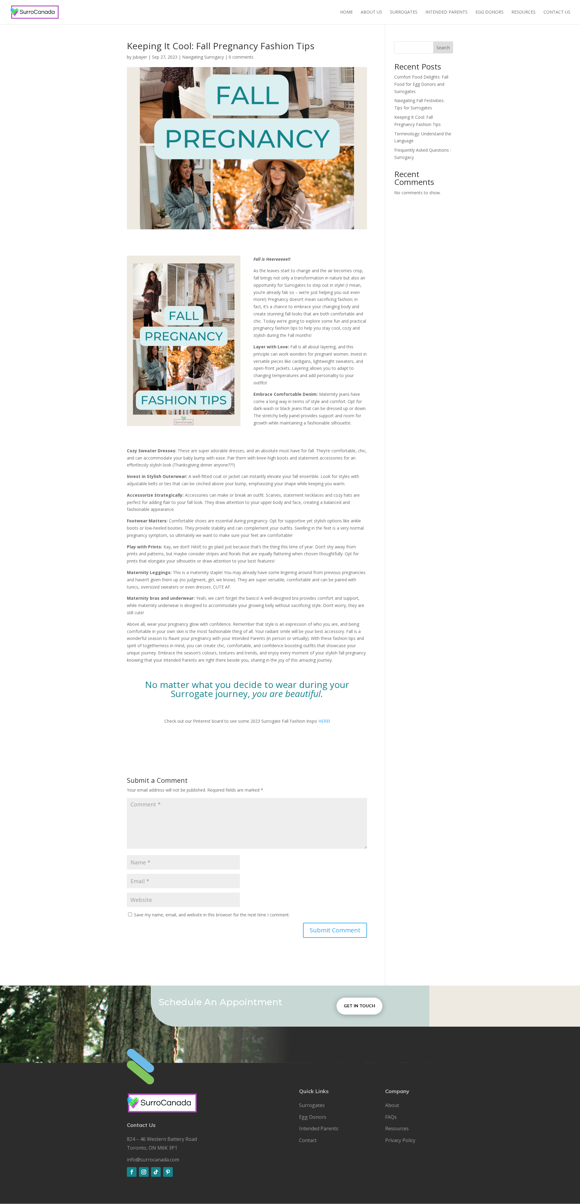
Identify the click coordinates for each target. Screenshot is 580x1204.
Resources (523, 12)
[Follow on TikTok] (156, 1172)
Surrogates (403, 12)
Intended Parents (446, 12)
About (392, 1105)
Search (443, 47)
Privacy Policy (400, 1140)
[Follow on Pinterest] (168, 1172)
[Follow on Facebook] (132, 1172)
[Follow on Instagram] (144, 1172)
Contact (308, 1140)
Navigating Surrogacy (203, 57)
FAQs (391, 1117)
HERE (323, 721)
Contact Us (556, 12)
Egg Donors (489, 12)
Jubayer (140, 57)
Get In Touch (359, 1006)
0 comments (241, 57)
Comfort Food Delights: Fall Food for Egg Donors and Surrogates (421, 84)
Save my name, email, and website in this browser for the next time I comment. (212, 915)
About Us (371, 12)
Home (346, 12)
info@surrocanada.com (153, 1159)
